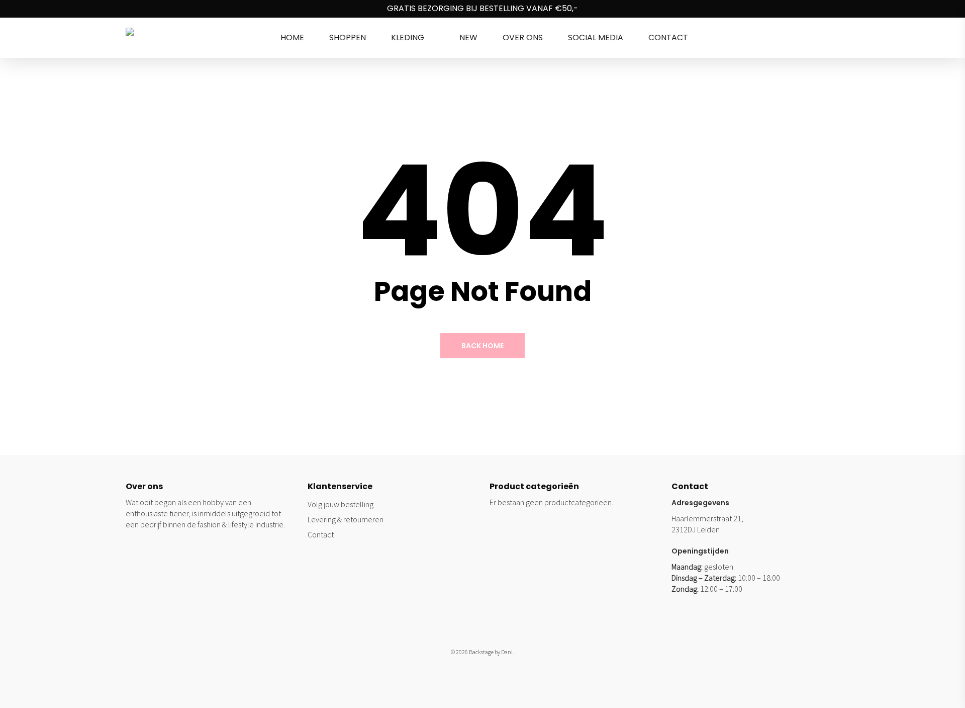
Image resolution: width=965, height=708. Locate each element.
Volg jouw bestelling (340, 504)
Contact (321, 534)
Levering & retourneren (345, 519)
